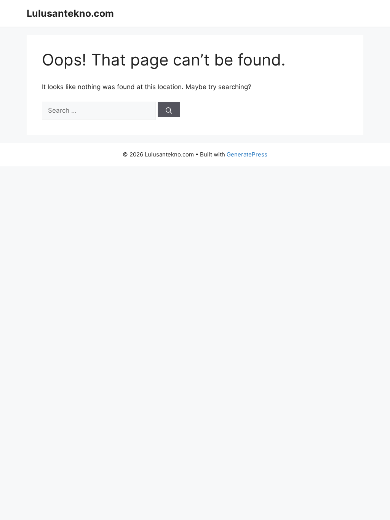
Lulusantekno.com (70, 13)
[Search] (169, 109)
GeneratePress (247, 154)
